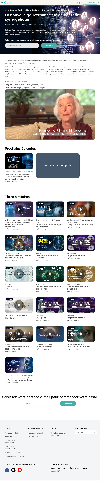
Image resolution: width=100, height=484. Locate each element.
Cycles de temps (44, 347)
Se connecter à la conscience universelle (78, 345)
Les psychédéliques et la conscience (48, 288)
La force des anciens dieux (18, 380)
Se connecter (90, 3)
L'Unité (8, 287)
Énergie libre (42, 318)
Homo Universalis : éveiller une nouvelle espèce (18, 178)
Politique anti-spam (12, 453)
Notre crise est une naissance (14, 225)
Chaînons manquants (44, 344)
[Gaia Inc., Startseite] (7, 2)
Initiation (8, 284)
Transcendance (11, 344)
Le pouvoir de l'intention (17, 315)
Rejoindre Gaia (34, 437)
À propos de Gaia (12, 433)
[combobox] (86, 432)
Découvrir (49, 45)
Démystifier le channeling (80, 224)
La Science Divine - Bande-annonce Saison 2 (18, 256)
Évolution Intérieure (74, 284)
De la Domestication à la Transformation (17, 348)
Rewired (39, 253)
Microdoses (71, 253)
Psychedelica (41, 284)
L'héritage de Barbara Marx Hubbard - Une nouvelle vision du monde (37, 10)
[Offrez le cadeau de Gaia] (78, 3)
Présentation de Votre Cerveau (47, 256)
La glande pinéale (76, 255)
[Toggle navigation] (2, 2)
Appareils (8, 437)
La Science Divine (12, 253)
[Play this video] (19, 209)
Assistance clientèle (36, 433)
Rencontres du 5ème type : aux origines (49, 225)
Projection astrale (76, 318)
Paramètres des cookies (14, 456)
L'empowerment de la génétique (77, 288)
